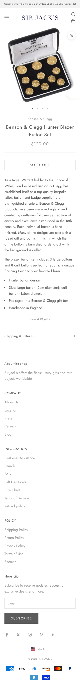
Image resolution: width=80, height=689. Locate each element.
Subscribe (21, 618)
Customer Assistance (19, 458)
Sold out (40, 164)
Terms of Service (16, 498)
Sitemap (10, 561)
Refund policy (14, 506)
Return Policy (14, 537)
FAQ (7, 473)
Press (8, 418)
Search (9, 465)
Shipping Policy (16, 529)
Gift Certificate (15, 482)
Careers (10, 426)
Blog (7, 434)
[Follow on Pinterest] (41, 634)
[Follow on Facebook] (6, 634)
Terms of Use (13, 553)
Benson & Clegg (40, 119)
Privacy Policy (14, 545)
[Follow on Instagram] (30, 634)
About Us (11, 402)
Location (10, 410)
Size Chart (12, 490)
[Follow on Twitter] (18, 634)
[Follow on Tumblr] (53, 634)
